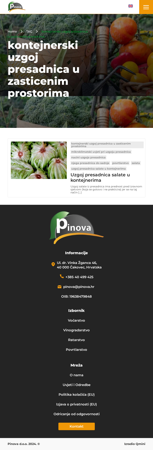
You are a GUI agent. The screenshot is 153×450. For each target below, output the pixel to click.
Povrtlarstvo (76, 350)
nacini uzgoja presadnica (88, 157)
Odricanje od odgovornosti (77, 414)
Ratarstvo (76, 340)
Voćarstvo (76, 320)
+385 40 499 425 (79, 277)
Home (12, 31)
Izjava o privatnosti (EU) (76, 404)
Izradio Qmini (134, 444)
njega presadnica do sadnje (90, 163)
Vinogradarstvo (76, 330)
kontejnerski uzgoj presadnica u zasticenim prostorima (101, 145)
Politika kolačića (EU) (77, 395)
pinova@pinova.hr (78, 287)
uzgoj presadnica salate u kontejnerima (98, 168)
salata (136, 163)
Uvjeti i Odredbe (76, 385)
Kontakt (77, 426)
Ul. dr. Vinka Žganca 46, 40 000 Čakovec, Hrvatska (79, 265)
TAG (29, 31)
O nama (76, 375)
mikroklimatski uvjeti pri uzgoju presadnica (101, 151)
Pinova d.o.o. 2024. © (24, 444)
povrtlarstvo (120, 163)
